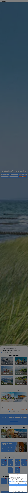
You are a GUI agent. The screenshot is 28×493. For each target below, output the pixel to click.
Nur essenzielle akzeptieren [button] (18, 488)
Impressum (22, 491)
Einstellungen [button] (24, 481)
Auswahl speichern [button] (18, 486)
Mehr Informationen (15, 491)
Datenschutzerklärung (11, 481)
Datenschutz (19, 491)
